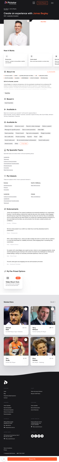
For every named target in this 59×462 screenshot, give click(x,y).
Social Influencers (35, 409)
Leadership (6, 157)
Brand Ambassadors (35, 407)
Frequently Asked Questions (10, 395)
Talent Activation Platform (36, 391)
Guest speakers (34, 405)
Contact (5, 397)
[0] (33, 2)
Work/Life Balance (35, 196)
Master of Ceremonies (8, 412)
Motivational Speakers (9, 409)
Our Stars (6, 8)
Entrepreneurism (8, 165)
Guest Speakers (7, 405)
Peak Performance (8, 170)
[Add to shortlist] (28, 21)
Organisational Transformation (11, 163)
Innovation (6, 167)
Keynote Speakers (7, 407)
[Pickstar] (10, 2)
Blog (5, 393)
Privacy (5, 449)
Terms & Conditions (8, 448)
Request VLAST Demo (35, 393)
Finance (6, 187)
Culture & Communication (10, 161)
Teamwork (6, 159)
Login (5, 391)
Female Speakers (7, 414)
